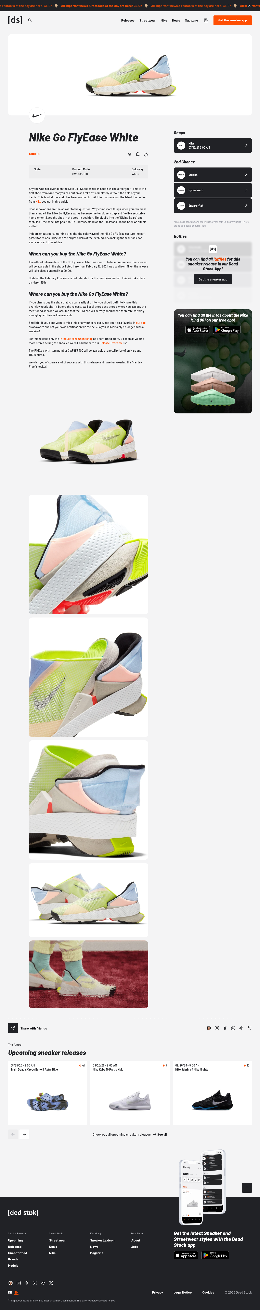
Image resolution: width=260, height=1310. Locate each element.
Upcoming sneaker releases (47, 1052)
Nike (38, 201)
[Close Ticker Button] (249, 5)
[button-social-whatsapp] (233, 1028)
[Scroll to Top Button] (247, 1188)
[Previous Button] (13, 1134)
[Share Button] (129, 154)
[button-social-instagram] (216, 1028)
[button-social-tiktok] (241, 1028)
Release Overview (111, 343)
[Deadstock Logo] (15, 20)
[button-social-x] (249, 1028)
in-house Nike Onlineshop (76, 338)
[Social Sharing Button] (13, 1028)
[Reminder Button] (137, 154)
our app (141, 322)
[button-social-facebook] (225, 1028)
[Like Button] (145, 154)
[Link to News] (30, 20)
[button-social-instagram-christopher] (208, 1028)
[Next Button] (24, 1134)
